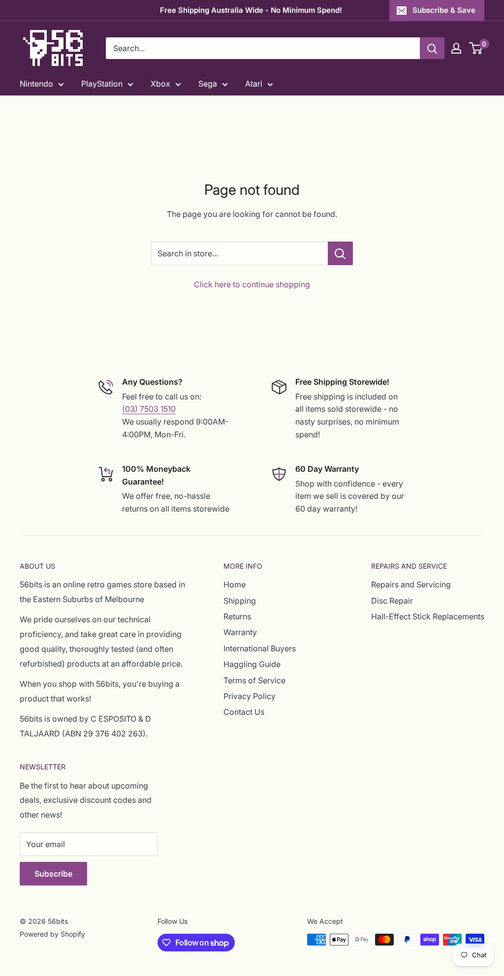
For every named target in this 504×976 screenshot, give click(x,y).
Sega (207, 84)
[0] (476, 48)
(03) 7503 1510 (149, 409)
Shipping (239, 601)
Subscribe (53, 874)
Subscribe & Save (443, 10)
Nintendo (36, 84)
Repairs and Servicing (411, 584)
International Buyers (259, 648)
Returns (237, 616)
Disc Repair (392, 601)
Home (234, 584)
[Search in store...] (340, 253)
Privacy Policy (249, 696)
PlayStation (102, 84)
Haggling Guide (252, 664)
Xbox (160, 84)
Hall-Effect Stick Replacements (427, 616)
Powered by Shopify (52, 934)
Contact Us (243, 712)
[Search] (432, 48)
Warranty (240, 632)
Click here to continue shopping (252, 284)
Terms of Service (254, 680)
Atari (253, 84)
